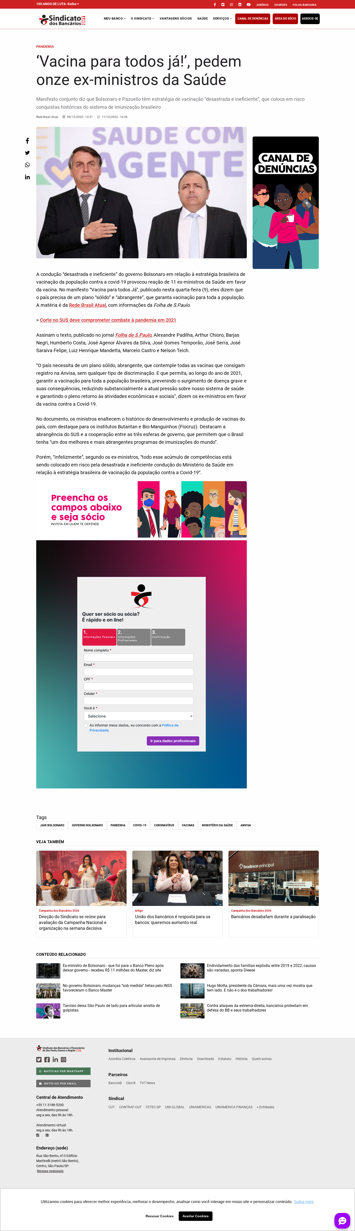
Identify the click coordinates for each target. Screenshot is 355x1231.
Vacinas (188, 825)
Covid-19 (139, 825)
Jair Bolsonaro (52, 825)
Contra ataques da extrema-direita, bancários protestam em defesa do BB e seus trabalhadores (257, 1007)
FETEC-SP (153, 1107)
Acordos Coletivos (121, 1059)
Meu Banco (114, 18)
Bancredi (115, 1083)
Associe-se (310, 18)
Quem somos (262, 1059)
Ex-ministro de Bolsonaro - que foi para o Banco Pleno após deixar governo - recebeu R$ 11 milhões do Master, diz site (113, 967)
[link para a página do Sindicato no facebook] (214, 5)
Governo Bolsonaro (87, 825)
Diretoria (186, 1059)
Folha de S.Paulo (133, 335)
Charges (280, 5)
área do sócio (285, 18)
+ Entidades (265, 1107)
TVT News (147, 1083)
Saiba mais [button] (303, 1202)
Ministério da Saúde (217, 825)
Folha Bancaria (304, 5)
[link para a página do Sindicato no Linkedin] (240, 5)
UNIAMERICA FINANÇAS (233, 1107)
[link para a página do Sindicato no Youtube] (248, 5)
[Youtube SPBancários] (73, 1059)
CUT (111, 1107)
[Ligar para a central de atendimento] (38, 1135)
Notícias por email (60, 1083)
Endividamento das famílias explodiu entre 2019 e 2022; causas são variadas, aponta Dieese (261, 967)
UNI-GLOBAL (175, 1107)
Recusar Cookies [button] (160, 1216)
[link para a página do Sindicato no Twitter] (223, 5)
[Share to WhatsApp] (27, 165)
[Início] (69, 20)
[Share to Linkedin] (27, 177)
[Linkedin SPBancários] (56, 1059)
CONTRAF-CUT (130, 1107)
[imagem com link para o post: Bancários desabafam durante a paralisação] (273, 879)
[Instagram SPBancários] (64, 1059)
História (242, 1059)
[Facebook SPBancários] (47, 1059)
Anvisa (246, 825)
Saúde (202, 18)
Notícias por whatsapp (63, 1071)
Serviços (221, 18)
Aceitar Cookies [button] (196, 1216)
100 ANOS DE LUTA (57, 4)
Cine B (130, 1083)
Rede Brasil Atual (87, 305)
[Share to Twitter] (27, 153)
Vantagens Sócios (176, 18)
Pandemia (118, 825)
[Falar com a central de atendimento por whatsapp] (48, 1135)
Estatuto (224, 1059)
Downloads (205, 1059)
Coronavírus (164, 825)
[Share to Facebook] (27, 141)
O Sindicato (141, 18)
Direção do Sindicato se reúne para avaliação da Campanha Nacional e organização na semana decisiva (72, 922)
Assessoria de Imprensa (158, 1059)
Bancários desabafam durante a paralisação (273, 916)
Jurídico (262, 5)
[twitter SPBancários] (39, 1059)
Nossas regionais (50, 1171)
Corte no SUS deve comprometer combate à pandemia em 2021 (108, 320)
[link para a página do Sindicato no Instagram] (231, 5)
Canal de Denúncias (253, 18)
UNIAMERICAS (200, 1107)
